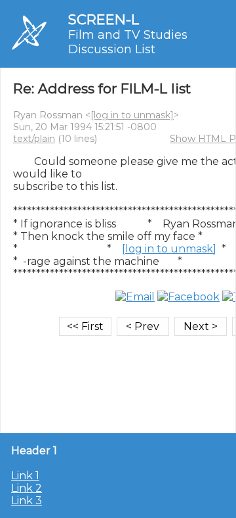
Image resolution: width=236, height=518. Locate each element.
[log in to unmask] (132, 115)
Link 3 (26, 500)
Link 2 (26, 488)
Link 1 (25, 475)
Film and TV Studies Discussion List (127, 42)
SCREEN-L (103, 19)
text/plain (34, 139)
